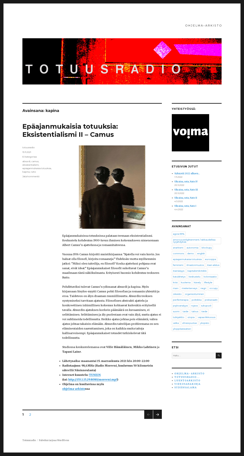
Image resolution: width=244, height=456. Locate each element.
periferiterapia (180, 299)
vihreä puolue (189, 323)
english (201, 253)
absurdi (26, 161)
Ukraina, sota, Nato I (185, 206)
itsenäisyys (178, 270)
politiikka (197, 299)
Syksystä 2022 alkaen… (187, 173)
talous (195, 311)
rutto (33, 171)
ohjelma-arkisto (73, 388)
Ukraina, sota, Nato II (185, 197)
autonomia (192, 247)
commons (178, 253)
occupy (213, 288)
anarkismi (178, 247)
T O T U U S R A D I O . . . (186, 377)
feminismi (178, 265)
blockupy (207, 247)
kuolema (186, 282)
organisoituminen (194, 294)
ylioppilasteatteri (182, 328)
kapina (26, 171)
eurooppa (210, 259)
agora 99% (178, 234)
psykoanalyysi (180, 305)
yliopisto (204, 323)
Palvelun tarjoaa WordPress (54, 440)
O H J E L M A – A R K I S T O (203, 25)
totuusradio (28, 147)
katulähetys (179, 276)
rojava (194, 305)
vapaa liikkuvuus (206, 317)
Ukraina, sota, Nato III (186, 189)
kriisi (175, 282)
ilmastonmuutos (195, 265)
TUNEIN (95, 374)
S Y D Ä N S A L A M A (185, 387)
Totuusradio (29, 440)
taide (185, 311)
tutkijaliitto (178, 317)
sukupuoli (206, 305)
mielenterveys (189, 288)
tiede (204, 311)
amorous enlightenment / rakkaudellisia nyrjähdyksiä (194, 240)
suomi (176, 311)
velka (176, 323)
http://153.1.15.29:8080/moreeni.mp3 (92, 379)
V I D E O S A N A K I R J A (187, 384)
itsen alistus (213, 265)
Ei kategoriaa (29, 156)
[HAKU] (219, 355)
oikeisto (177, 294)
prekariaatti (211, 299)
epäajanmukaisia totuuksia (36, 168)
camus (35, 161)
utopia (191, 317)
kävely (197, 282)
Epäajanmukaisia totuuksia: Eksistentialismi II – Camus (70, 130)
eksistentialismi (30, 164)
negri (203, 288)
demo (190, 253)
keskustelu (194, 276)
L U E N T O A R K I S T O (187, 380)
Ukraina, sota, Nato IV (186, 181)
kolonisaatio (210, 276)
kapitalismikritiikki (197, 270)
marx (175, 288)
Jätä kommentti (31, 176)
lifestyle (208, 282)
